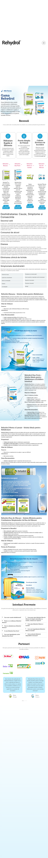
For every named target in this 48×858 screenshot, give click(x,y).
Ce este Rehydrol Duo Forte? (11, 631)
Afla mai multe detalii (5, 207)
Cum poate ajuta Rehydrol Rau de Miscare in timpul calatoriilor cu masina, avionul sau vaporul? (35, 619)
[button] (23, 514)
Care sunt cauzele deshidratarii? (12, 617)
